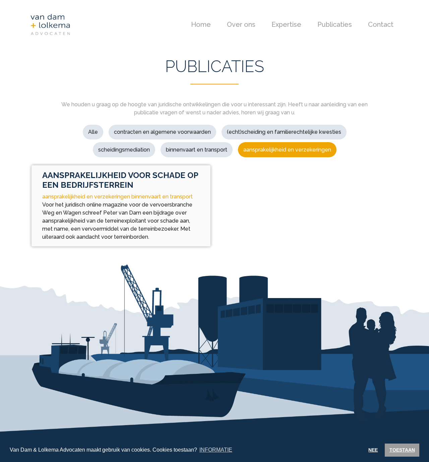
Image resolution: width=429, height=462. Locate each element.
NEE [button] (373, 450)
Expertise (286, 24)
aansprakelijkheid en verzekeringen (287, 150)
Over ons (241, 24)
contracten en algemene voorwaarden (162, 132)
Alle (93, 132)
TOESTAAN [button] (402, 450)
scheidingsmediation (124, 150)
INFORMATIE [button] (215, 450)
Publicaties (334, 24)
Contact (380, 24)
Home (201, 24)
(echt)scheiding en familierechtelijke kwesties (284, 132)
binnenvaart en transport (196, 150)
